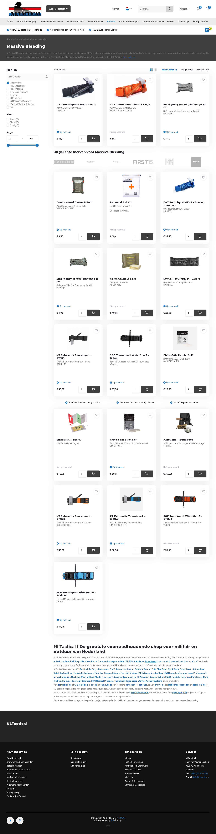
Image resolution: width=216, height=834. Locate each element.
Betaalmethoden (14, 766)
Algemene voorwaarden (18, 785)
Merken (171, 21)
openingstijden (179, 692)
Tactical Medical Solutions (22, 104)
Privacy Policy (13, 792)
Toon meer (128, 57)
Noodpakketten (200, 21)
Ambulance (139, 661)
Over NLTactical (14, 758)
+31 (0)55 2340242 (199, 773)
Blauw (14, 122)
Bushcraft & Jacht (75, 21)
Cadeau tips (183, 21)
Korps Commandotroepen (104, 661)
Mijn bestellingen (78, 762)
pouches (143, 685)
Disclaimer (11, 789)
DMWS (122, 818)
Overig (14, 125)
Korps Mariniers (82, 661)
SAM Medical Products (20, 101)
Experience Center (140, 692)
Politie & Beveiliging (26, 21)
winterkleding (81, 685)
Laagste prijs (187, 69)
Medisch (111, 21)
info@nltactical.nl (201, 777)
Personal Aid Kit (121, 202)
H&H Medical (16, 98)
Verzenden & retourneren (18, 769)
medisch (175, 661)
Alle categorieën (57, 9)
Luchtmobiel (68, 661)
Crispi (182, 669)
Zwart (14, 119)
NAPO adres (12, 773)
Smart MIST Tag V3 (69, 439)
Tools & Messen (95, 21)
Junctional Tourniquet (178, 439)
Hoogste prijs (203, 69)
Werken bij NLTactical (16, 796)
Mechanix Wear (78, 677)
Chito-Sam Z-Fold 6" (123, 439)
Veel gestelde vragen (16, 777)
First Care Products (19, 92)
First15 (13, 95)
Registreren (76, 758)
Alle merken (16, 83)
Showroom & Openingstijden (20, 762)
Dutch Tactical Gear (63, 673)
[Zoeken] (169, 9)
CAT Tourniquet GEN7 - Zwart (76, 104)
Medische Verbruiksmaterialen (33, 39)
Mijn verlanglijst (78, 766)
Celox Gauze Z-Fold (123, 278)
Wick (12, 107)
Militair (10, 21)
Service (115, 9)
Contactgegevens (15, 781)
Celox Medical (16, 89)
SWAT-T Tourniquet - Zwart (181, 278)
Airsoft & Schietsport (129, 21)
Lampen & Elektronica (153, 21)
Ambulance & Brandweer (52, 21)
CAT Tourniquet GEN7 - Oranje (130, 104)
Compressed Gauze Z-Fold (74, 202)
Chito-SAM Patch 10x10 (178, 355)
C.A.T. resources (17, 86)
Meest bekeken (169, 69)
